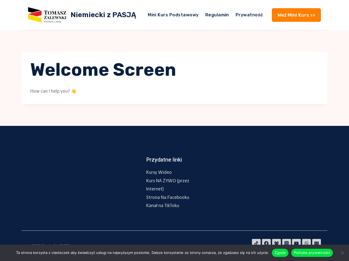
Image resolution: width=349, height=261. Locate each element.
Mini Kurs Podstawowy (173, 14)
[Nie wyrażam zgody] (342, 253)
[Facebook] (266, 243)
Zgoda (280, 252)
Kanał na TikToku (162, 205)
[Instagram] (286, 243)
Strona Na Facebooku (167, 197)
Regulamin (217, 14)
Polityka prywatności (312, 252)
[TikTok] (256, 243)
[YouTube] (296, 243)
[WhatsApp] (306, 243)
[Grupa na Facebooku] (276, 243)
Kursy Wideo (159, 172)
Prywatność (249, 14)
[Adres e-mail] (316, 243)
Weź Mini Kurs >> (296, 15)
